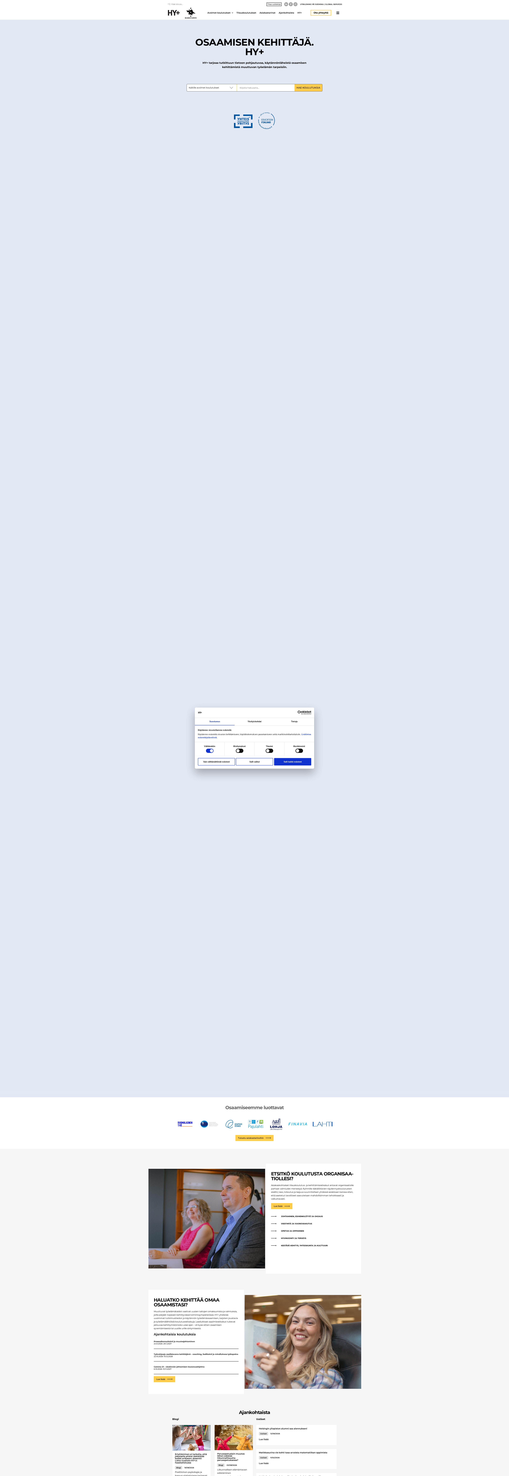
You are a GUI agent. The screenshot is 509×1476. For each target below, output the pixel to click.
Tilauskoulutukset (246, 13)
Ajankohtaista (286, 13)
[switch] (239, 751)
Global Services (333, 4)
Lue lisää (264, 1439)
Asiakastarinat (267, 13)
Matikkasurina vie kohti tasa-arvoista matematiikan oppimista (293, 1452)
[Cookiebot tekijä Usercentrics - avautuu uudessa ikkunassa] (299, 713)
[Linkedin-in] (286, 4)
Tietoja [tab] (294, 721)
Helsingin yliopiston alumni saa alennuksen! (283, 1428)
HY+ (299, 13)
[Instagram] (295, 4)
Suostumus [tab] (214, 721)
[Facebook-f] (291, 4)
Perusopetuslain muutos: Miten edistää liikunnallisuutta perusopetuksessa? (231, 1457)
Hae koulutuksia (308, 87)
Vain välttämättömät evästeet (216, 761)
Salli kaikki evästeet (293, 761)
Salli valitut (254, 761)
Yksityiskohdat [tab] (254, 721)
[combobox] (190, 4)
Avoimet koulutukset (219, 13)
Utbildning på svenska (312, 4)
